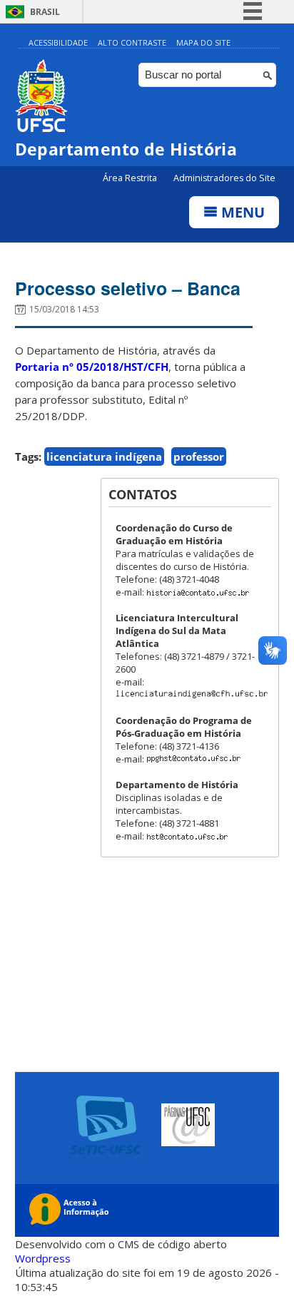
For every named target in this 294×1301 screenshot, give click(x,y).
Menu (241, 212)
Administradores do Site (224, 178)
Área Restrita (131, 178)
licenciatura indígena (104, 456)
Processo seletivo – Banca (127, 288)
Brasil (45, 12)
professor (198, 456)
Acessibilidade (58, 42)
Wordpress (43, 1258)
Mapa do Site (203, 42)
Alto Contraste (132, 42)
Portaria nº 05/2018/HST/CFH (91, 366)
